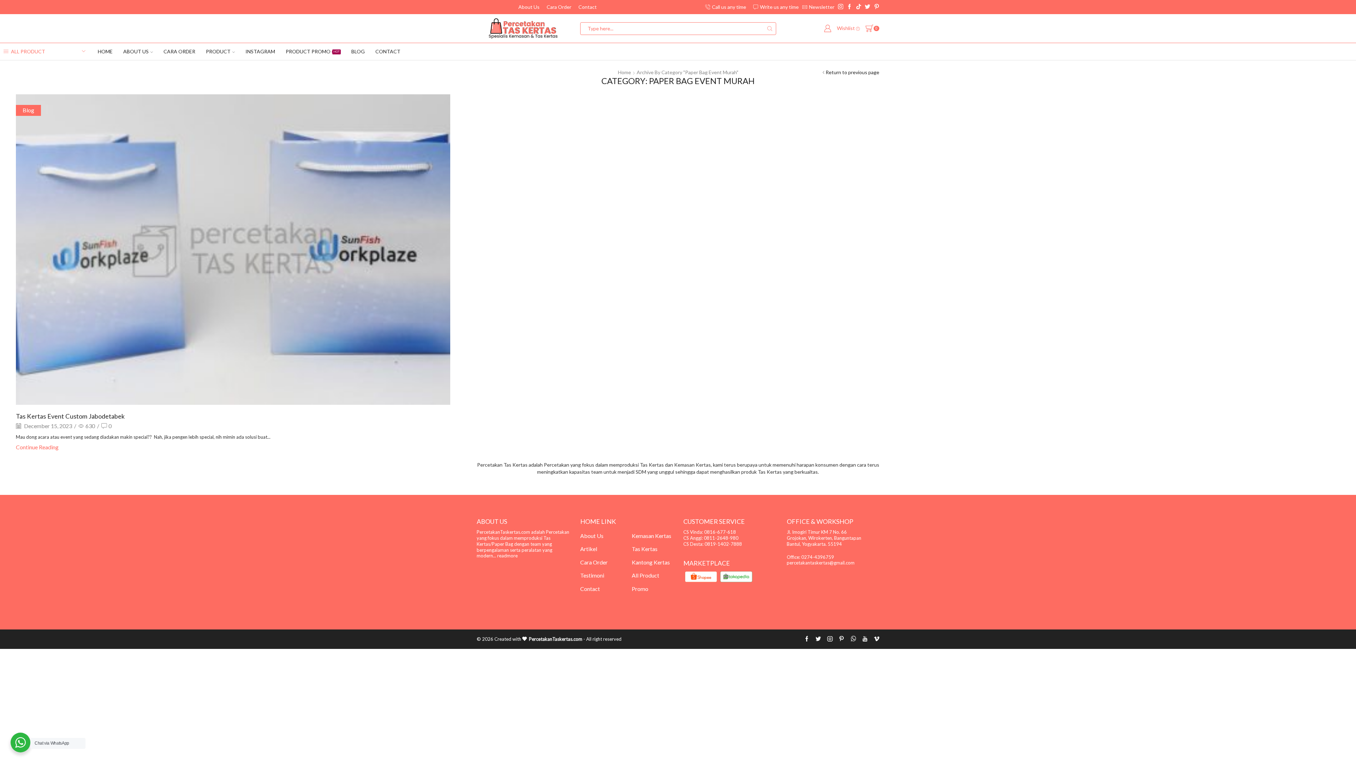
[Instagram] (840, 7)
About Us (529, 7)
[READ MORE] (233, 249)
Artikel (588, 548)
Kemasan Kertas (651, 535)
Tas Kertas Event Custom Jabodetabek (70, 416)
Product (218, 51)
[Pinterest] (876, 7)
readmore (507, 555)
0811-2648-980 (721, 538)
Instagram (260, 51)
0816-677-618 (720, 532)
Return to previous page (852, 72)
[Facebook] (849, 7)
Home (105, 51)
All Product (645, 575)
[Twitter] (867, 7)
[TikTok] (858, 7)
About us (136, 51)
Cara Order (559, 7)
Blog (358, 51)
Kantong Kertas (651, 562)
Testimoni (592, 575)
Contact (587, 7)
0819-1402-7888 (723, 544)
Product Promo (313, 51)
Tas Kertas (645, 548)
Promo (640, 588)
